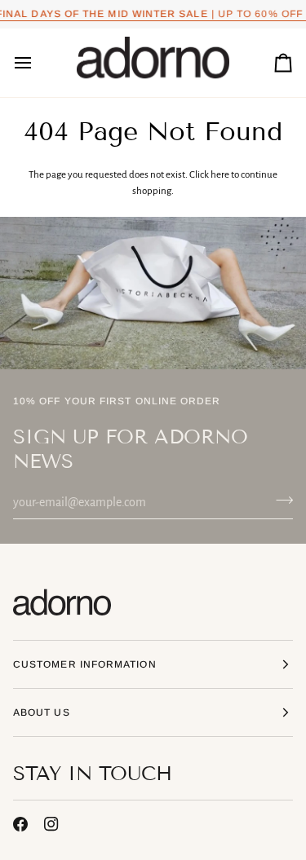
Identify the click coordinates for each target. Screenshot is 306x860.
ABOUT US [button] (41, 712)
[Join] (279, 500)
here (220, 175)
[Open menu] (37, 63)
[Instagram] (51, 824)
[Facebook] (20, 824)
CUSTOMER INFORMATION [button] (85, 664)
